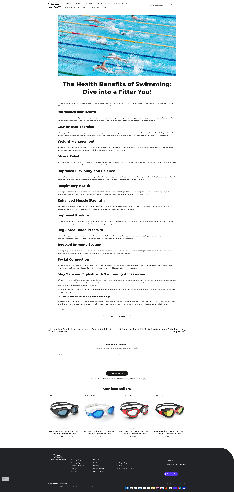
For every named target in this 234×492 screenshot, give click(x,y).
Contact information (90, 486)
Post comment (117, 373)
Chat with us (97, 460)
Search (118, 460)
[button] (171, 5)
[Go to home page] (55, 5)
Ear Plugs (74, 469)
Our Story (119, 466)
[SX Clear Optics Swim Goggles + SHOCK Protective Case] (99, 409)
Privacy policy (61, 486)
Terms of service (70, 486)
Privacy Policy (124, 379)
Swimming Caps (76, 463)
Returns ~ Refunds (98, 469)
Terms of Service (137, 379)
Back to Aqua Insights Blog (118, 317)
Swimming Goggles (77, 460)
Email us (95, 463)
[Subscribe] (184, 460)
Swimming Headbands (78, 466)
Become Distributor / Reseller (125, 469)
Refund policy (53, 486)
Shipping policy (80, 486)
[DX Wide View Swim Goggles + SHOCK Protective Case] (64, 409)
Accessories (74, 472)
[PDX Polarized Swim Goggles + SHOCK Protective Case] (169, 409)
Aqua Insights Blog (121, 463)
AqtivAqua (55, 483)
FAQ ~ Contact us (98, 472)
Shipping (96, 466)
